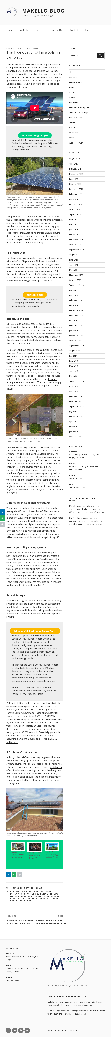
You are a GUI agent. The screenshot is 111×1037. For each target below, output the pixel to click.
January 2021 (75, 229)
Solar (39, 888)
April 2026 (73, 163)
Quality (72, 122)
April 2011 (73, 421)
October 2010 (75, 436)
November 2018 (76, 315)
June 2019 (73, 295)
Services (40, 30)
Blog (86, 30)
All (70, 72)
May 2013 (73, 386)
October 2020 (75, 244)
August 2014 (74, 350)
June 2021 (73, 219)
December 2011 (76, 416)
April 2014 (73, 371)
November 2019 (76, 275)
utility (37, 901)
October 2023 (75, 184)
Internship (73, 102)
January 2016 (75, 330)
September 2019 (76, 285)
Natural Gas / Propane (79, 107)
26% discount (17, 330)
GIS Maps (73, 92)
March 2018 (74, 320)
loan (29, 896)
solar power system (16, 67)
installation (30, 382)
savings (22, 898)
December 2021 (76, 204)
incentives (16, 894)
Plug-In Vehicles (76, 117)
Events (72, 87)
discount (26, 892)
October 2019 (75, 280)
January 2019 (75, 305)
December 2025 (76, 174)
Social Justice (75, 132)
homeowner (46, 892)
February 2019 (75, 300)
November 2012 (76, 401)
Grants (72, 97)
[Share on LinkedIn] (8, 874)
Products (23, 30)
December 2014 (76, 335)
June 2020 (73, 259)
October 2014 (75, 340)
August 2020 (74, 254)
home (36, 892)
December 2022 (76, 189)
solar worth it (27, 229)
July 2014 (73, 356)
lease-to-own (17, 896)
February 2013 (75, 396)
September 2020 (76, 249)
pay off (37, 896)
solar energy (43, 898)
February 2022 (75, 194)
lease (57, 894)
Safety (72, 127)
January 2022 (75, 199)
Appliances (74, 77)
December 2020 (76, 234)
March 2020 (74, 270)
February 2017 (75, 325)
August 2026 (74, 158)
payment (47, 896)
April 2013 (73, 391)
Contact (74, 30)
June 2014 (73, 361)
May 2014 (73, 366)
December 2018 (76, 310)
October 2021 (75, 209)
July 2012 (73, 411)
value (45, 901)
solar (31, 898)
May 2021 (73, 224)
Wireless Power (76, 143)
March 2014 (74, 376)
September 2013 (76, 381)
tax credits (25, 901)
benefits (15, 892)
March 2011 (74, 426)
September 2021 (76, 214)
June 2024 (73, 179)
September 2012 (76, 406)
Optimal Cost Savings (22, 888)
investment (46, 894)
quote (57, 896)
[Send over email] (14, 874)
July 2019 (73, 290)
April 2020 (73, 265)
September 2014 (76, 345)
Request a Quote (35, 294)
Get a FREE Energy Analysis (35, 135)
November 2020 (76, 239)
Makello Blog (43, 10)
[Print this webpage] (19, 874)
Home (10, 30)
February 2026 (75, 168)
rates (13, 898)
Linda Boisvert (33, 48)
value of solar (18, 77)
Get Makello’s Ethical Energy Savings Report (34, 631)
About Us (57, 30)
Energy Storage (76, 82)
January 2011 (75, 431)
